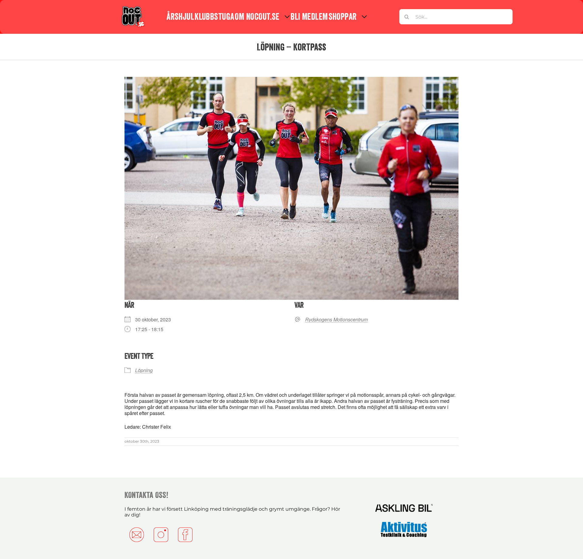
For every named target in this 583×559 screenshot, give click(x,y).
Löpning (144, 370)
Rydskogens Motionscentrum (336, 319)
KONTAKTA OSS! (146, 495)
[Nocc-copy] (132, 7)
